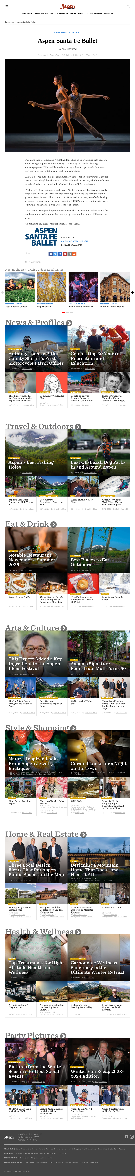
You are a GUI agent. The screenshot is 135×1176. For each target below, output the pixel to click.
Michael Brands (58, 917)
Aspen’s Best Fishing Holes (31, 465)
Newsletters (25, 1158)
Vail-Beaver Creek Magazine (36, 1162)
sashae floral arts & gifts (46, 774)
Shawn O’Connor (120, 917)
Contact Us (62, 1153)
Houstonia (94, 1162)
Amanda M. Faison (122, 1014)
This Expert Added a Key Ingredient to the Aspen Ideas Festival (20, 398)
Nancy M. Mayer (38, 1082)
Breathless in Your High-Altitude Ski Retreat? (112, 1007)
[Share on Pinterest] (65, 254)
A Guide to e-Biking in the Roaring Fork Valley (52, 1007)
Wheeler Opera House (112, 306)
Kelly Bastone (27, 473)
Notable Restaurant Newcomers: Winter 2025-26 (82, 599)
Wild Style (76, 801)
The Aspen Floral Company (23, 774)
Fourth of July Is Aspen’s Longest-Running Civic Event (82, 398)
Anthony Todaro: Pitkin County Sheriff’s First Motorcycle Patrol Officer (36, 358)
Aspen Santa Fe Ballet (26, 22)
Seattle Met (84, 1162)
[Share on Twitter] (55, 254)
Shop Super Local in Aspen (20, 802)
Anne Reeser (52, 813)
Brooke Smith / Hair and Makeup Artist (84, 810)
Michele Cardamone (60, 807)
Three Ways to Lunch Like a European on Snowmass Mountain (51, 599)
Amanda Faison (28, 405)
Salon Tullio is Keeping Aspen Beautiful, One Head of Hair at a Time (113, 805)
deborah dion (89, 878)
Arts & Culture (41, 13)
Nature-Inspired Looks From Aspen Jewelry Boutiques (33, 763)
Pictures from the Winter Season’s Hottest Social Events (35, 1071)
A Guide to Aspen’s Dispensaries (19, 1006)
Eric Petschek (88, 917)
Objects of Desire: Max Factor (52, 802)
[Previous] (2, 292)
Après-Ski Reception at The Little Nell (113, 1110)
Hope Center (44, 306)
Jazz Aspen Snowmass (81, 306)
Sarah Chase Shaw (18, 915)
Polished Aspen (80, 774)
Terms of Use (51, 1153)
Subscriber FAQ (46, 1158)
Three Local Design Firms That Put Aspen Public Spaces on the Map (114, 705)
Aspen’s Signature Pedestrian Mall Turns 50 (21, 502)
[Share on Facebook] (51, 254)
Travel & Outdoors (59, 13)
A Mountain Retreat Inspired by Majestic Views (82, 909)
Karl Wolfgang (100, 772)
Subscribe (108, 13)
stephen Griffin (56, 405)
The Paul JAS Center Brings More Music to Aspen (20, 703)
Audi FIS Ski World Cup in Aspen (81, 1110)
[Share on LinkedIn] (60, 254)
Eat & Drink (27, 13)
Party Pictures (32, 1035)
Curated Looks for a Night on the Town (99, 766)
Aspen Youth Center (16, 306)
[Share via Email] (70, 254)
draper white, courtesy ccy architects (97, 880)
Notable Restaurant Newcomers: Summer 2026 (31, 559)
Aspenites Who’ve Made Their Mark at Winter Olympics (112, 502)
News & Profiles (77, 13)
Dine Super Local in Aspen (112, 598)
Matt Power (78, 1118)
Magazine (34, 1158)
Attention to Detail (112, 907)
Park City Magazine (56, 1162)
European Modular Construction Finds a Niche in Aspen (51, 909)
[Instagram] (132, 1137)
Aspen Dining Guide (19, 597)
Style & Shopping (94, 13)
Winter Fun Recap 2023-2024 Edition (97, 1074)
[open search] (128, 6)
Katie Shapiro (28, 1014)
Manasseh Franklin (49, 1012)
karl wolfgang (37, 772)
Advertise (29, 1153)
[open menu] (7, 6)
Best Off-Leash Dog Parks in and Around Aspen (98, 465)
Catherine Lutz (28, 509)
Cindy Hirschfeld (90, 473)
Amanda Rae (27, 369)
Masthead (20, 1153)
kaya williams (90, 369)
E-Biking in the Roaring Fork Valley (81, 1006)
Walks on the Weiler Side (82, 501)
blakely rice (79, 813)
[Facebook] (126, 1137)
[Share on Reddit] (74, 254)
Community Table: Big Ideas (52, 397)
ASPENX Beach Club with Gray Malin (20, 1110)
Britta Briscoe (57, 772)
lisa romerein (26, 917)
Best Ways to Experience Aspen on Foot (51, 502)
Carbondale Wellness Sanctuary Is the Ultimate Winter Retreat (97, 967)
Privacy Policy (39, 1153)
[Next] (132, 292)
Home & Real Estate (42, 834)
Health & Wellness (39, 931)
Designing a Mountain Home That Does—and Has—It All (95, 870)
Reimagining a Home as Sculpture (20, 908)
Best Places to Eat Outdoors (90, 562)
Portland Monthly (71, 1162)
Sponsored (9, 22)
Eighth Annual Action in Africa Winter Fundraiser (51, 1111)
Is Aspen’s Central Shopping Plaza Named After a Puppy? (114, 398)
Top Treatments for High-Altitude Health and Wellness (36, 967)
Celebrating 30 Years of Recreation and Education (96, 358)
